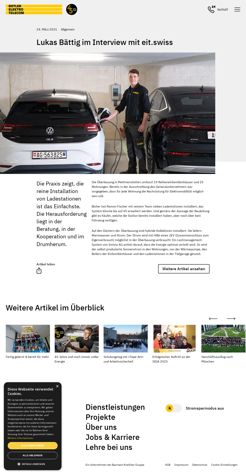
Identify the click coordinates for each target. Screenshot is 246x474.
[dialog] (33, 426)
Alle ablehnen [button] (32, 455)
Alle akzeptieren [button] (32, 445)
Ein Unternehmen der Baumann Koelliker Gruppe (115, 464)
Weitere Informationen (20, 438)
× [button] (57, 386)
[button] (33, 464)
